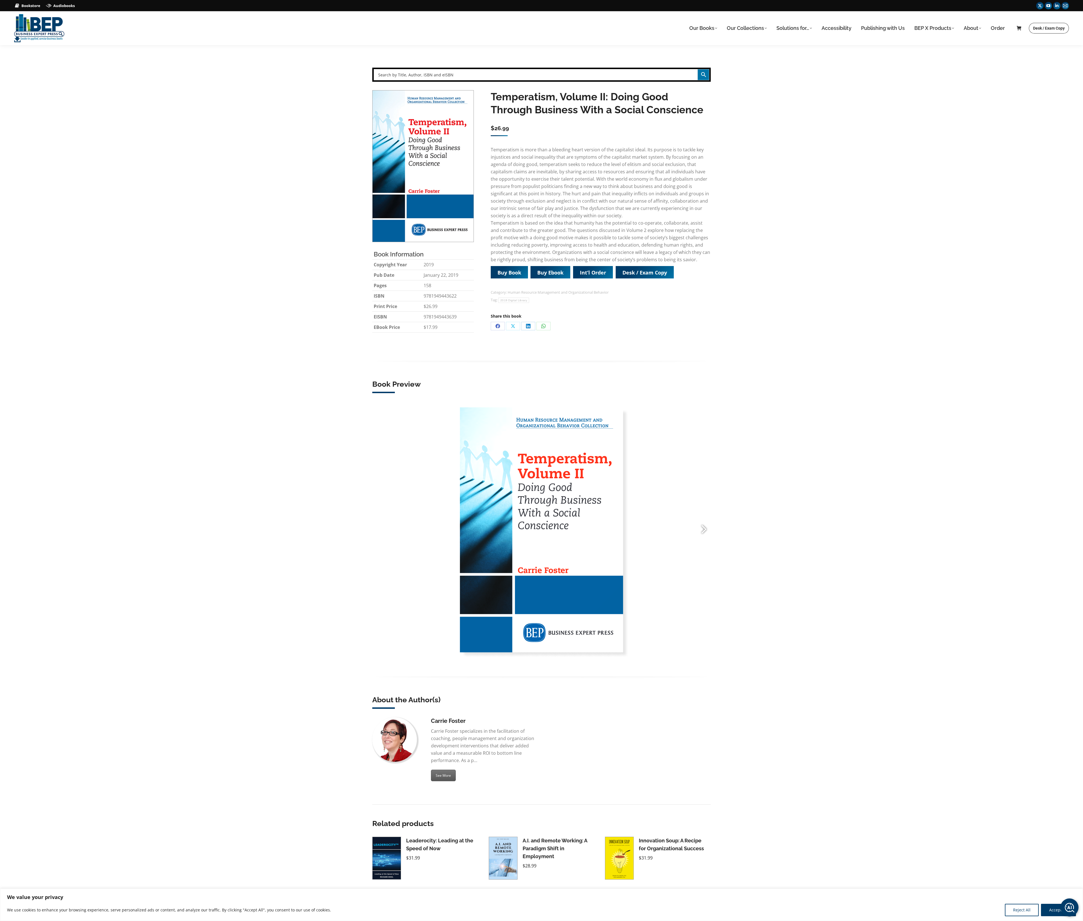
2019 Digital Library (513, 300)
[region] (541, 905)
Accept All (1058, 910)
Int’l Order (593, 272)
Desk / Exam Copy (644, 272)
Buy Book (509, 272)
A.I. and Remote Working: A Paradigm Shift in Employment (555, 848)
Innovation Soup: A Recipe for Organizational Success (671, 844)
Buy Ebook (550, 272)
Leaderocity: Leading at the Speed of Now (439, 844)
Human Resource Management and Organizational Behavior (558, 292)
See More (443, 775)
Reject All (1022, 910)
